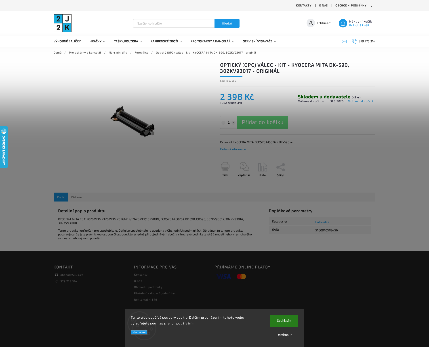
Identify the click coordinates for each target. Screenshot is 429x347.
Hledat (227, 23)
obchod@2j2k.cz (71, 274)
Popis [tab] (61, 197)
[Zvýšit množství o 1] (233, 123)
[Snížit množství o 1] (223, 123)
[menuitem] (69, 41)
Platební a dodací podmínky (154, 293)
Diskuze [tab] (76, 197)
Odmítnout (284, 335)
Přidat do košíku (263, 122)
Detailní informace (233, 149)
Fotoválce (322, 222)
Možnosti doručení (360, 101)
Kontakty (303, 5)
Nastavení (139, 332)
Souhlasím (284, 320)
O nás (323, 5)
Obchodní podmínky (351, 5)
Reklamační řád (145, 299)
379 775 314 (68, 281)
